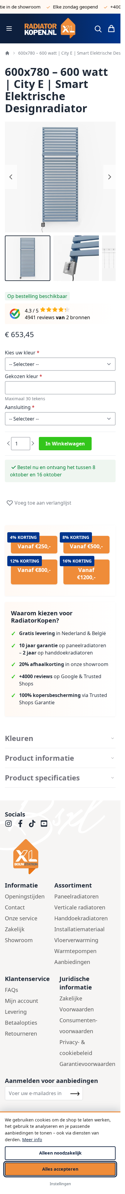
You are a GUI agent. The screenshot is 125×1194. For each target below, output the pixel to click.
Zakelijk (15, 929)
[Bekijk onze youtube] (44, 823)
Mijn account (21, 1000)
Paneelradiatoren (76, 896)
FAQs (11, 989)
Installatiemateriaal (79, 929)
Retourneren (21, 1033)
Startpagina (7, 53)
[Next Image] (109, 177)
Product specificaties (42, 777)
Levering (16, 1011)
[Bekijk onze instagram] (8, 823)
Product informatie (39, 758)
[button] (27, 258)
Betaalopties (21, 1022)
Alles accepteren (60, 1169)
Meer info (32, 1139)
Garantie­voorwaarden (87, 1063)
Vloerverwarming (76, 940)
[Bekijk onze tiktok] (32, 823)
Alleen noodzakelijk (60, 1153)
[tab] (60, 738)
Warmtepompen (75, 951)
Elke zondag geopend (70, 7)
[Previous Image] (11, 177)
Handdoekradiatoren (81, 918)
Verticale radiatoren (79, 907)
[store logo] (52, 28)
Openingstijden (25, 896)
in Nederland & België (62, 633)
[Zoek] (98, 29)
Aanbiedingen (72, 962)
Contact (15, 907)
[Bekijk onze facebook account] (20, 823)
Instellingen (60, 1183)
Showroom (19, 940)
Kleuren (19, 738)
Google (69, 676)
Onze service (21, 918)
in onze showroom (63, 664)
